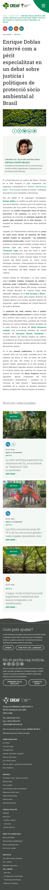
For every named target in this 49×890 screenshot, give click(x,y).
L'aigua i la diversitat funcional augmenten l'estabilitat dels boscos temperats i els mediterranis (24, 598)
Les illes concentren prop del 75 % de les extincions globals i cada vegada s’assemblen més (24, 533)
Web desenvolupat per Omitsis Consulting (16, 733)
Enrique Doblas (9, 201)
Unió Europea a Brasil (35, 294)
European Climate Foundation (30, 334)
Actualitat (14, 16)
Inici (5, 16)
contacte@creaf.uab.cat (12, 724)
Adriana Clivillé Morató (17, 162)
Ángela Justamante (14, 452)
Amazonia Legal (11, 251)
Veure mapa (8, 713)
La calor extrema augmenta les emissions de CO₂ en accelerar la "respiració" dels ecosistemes (24, 465)
